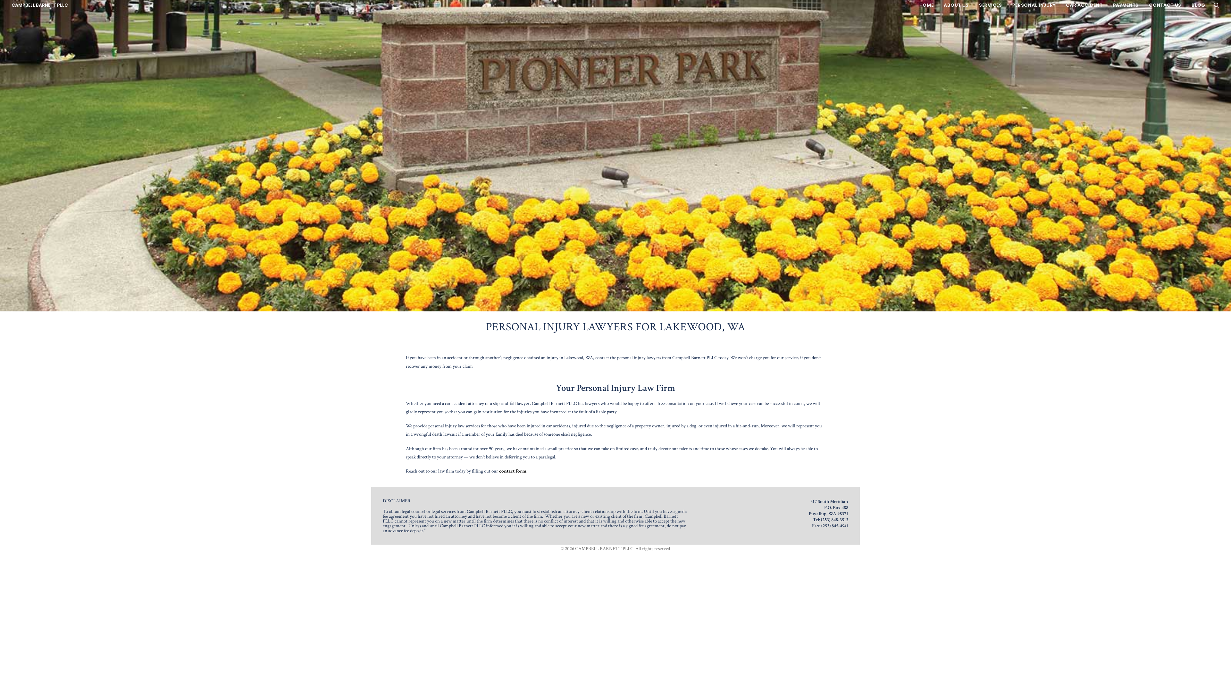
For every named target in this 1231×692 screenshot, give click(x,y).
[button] (1216, 5)
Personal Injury (1034, 5)
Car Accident (1084, 5)
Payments (1126, 5)
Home (926, 5)
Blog (1198, 5)
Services (990, 5)
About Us (956, 5)
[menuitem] (926, 5)
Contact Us (1165, 5)
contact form (512, 471)
